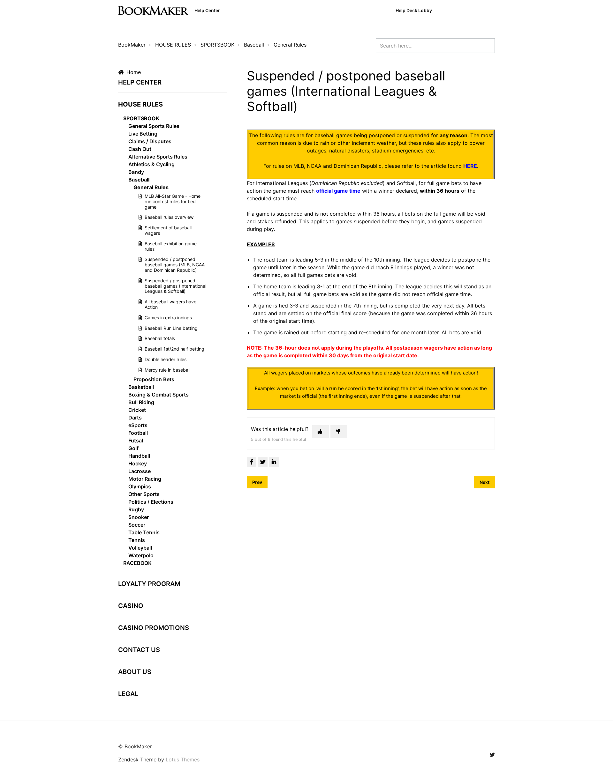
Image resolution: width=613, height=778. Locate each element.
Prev (257, 482)
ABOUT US (134, 672)
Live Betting (142, 133)
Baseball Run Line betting (171, 328)
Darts (135, 417)
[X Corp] (263, 462)
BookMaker (132, 44)
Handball (139, 456)
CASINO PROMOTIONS (153, 628)
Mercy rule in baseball (167, 370)
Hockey (137, 463)
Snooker (138, 517)
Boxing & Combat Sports (158, 394)
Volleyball (140, 548)
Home (133, 72)
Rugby (136, 509)
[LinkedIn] (274, 462)
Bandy (136, 172)
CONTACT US (139, 650)
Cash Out (139, 149)
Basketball (141, 387)
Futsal (135, 440)
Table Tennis (144, 532)
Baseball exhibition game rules (171, 246)
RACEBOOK (137, 563)
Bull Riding (141, 402)
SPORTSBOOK (217, 44)
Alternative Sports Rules (157, 156)
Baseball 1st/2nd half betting (174, 349)
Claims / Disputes (149, 141)
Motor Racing (144, 479)
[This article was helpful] (320, 431)
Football (138, 433)
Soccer (136, 525)
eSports (138, 425)
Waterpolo (141, 555)
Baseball (254, 44)
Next (484, 482)
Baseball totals (160, 338)
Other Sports (144, 494)
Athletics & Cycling (151, 164)
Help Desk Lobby (414, 10)
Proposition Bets (153, 379)
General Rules (290, 44)
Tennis (136, 540)
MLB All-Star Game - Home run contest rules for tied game (173, 201)
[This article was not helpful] (338, 431)
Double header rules (165, 359)
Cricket (137, 410)
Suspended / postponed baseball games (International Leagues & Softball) (175, 286)
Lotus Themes (183, 759)
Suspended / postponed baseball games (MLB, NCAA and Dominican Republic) (175, 264)
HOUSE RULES (173, 44)
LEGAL (128, 694)
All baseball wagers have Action (170, 304)
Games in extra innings (168, 317)
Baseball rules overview (169, 217)
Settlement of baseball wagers (168, 230)
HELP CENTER (140, 82)
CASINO (130, 606)
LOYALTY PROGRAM (149, 584)
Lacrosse (139, 471)
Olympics (139, 486)
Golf (133, 448)
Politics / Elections (150, 502)
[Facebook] (251, 462)
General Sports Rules (153, 126)
